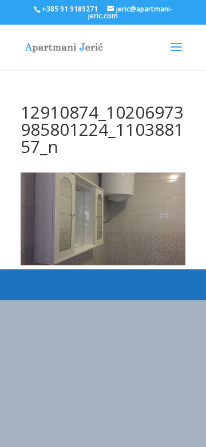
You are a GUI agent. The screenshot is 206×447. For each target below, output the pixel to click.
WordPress (165, 284)
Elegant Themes (83, 284)
